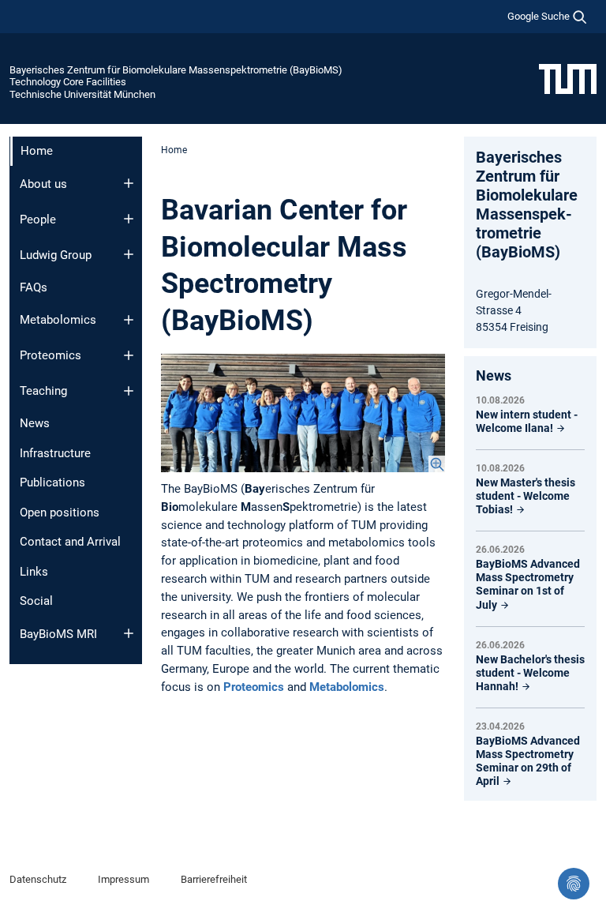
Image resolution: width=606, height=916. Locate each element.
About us (43, 184)
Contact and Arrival (70, 542)
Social (36, 601)
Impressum (123, 879)
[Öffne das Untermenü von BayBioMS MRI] (128, 633)
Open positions (59, 512)
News (35, 423)
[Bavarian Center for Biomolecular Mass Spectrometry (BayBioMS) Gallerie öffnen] (303, 413)
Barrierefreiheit (214, 879)
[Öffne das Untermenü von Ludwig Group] (128, 254)
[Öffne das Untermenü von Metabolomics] (128, 319)
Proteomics (50, 355)
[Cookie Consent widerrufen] (573, 883)
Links (34, 572)
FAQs (33, 287)
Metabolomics (58, 320)
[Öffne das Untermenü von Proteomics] (128, 355)
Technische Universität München (82, 94)
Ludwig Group (56, 255)
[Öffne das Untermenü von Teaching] (128, 390)
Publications (52, 482)
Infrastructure (55, 453)
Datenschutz (37, 879)
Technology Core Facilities (67, 82)
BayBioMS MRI (58, 634)
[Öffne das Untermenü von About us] (128, 183)
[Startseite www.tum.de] (568, 78)
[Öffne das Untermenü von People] (128, 218)
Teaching (43, 391)
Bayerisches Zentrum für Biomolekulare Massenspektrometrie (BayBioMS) (175, 70)
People (38, 219)
